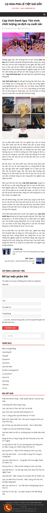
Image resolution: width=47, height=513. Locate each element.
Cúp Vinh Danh (22, 88)
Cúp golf (5, 356)
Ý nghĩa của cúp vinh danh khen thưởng (16, 429)
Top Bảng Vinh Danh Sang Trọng (13, 405)
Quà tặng (5, 381)
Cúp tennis (6, 363)
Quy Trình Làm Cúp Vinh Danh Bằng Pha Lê (17, 412)
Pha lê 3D (5, 377)
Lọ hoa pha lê (7, 374)
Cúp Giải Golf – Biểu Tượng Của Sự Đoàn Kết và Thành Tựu (23, 476)
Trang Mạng (6, 313)
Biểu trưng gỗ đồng (9, 348)
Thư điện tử (6, 307)
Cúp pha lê (6, 359)
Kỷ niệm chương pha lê (10, 370)
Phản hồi (5, 284)
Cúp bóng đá (6, 352)
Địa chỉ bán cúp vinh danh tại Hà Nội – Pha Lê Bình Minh (22, 425)
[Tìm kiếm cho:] (23, 336)
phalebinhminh (25, 28)
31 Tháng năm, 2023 (10, 28)
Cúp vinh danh (7, 367)
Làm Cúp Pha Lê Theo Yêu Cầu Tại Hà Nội (17, 408)
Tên (3, 301)
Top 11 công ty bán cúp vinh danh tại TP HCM (18, 415)
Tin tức (4, 388)
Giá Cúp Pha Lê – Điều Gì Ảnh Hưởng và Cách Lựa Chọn (21, 451)
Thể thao (5, 385)
